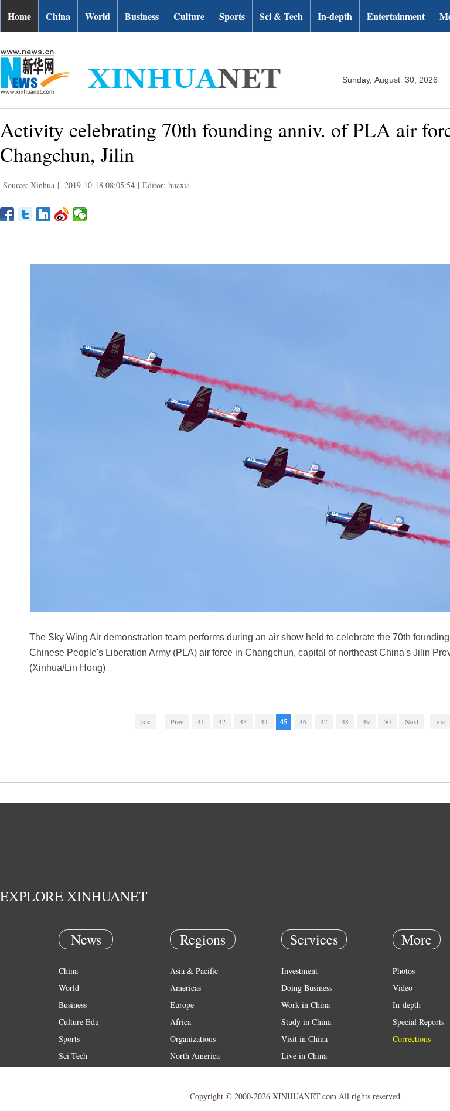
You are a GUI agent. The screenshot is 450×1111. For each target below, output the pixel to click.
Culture (188, 16)
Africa (180, 1021)
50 (387, 721)
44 (264, 721)
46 (302, 721)
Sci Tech (73, 1055)
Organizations (193, 1038)
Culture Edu (79, 1021)
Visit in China (304, 1038)
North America (195, 1055)
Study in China (306, 1021)
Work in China (305, 1004)
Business (142, 16)
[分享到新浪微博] (61, 214)
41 (200, 721)
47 (324, 721)
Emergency (300, 1072)
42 (222, 721)
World (97, 16)
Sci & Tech (281, 16)
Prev (177, 721)
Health (69, 1072)
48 (345, 721)
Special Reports (418, 1021)
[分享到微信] (80, 214)
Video (402, 987)
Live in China (304, 1055)
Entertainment (396, 16)
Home (19, 16)
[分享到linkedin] (43, 214)
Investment (299, 970)
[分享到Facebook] (7, 214)
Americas (185, 987)
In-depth (335, 16)
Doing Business (306, 987)
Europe (182, 1004)
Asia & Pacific (194, 970)
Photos (404, 970)
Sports (232, 16)
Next (411, 721)
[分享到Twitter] (25, 214)
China (58, 16)
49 (366, 721)
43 (243, 721)
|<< (146, 721)
